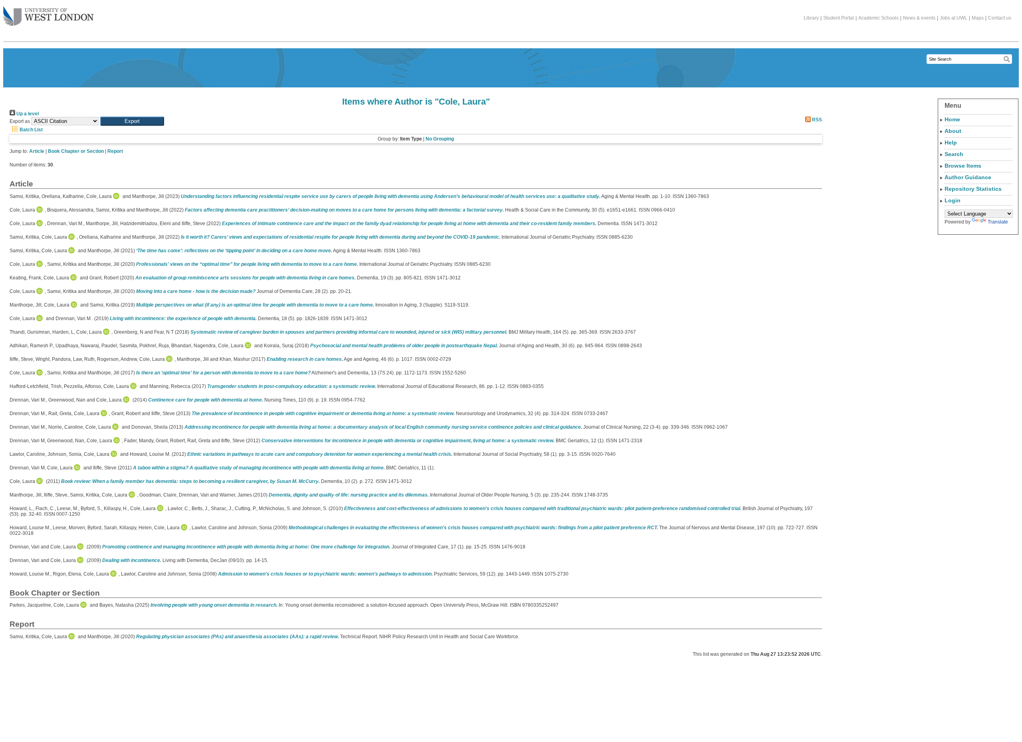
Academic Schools (878, 18)
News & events (919, 18)
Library (811, 18)
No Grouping (440, 139)
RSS (816, 120)
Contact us (999, 18)
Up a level (27, 114)
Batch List (30, 130)
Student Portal (838, 18)
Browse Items (963, 165)
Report (115, 151)
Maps (978, 18)
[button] (132, 121)
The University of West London (48, 16)
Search (954, 154)
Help (951, 142)
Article (36, 151)
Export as (20, 121)
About (953, 131)
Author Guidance (968, 177)
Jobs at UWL (953, 18)
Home (952, 119)
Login (953, 200)
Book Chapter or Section (76, 151)
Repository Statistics (973, 189)
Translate (998, 222)
